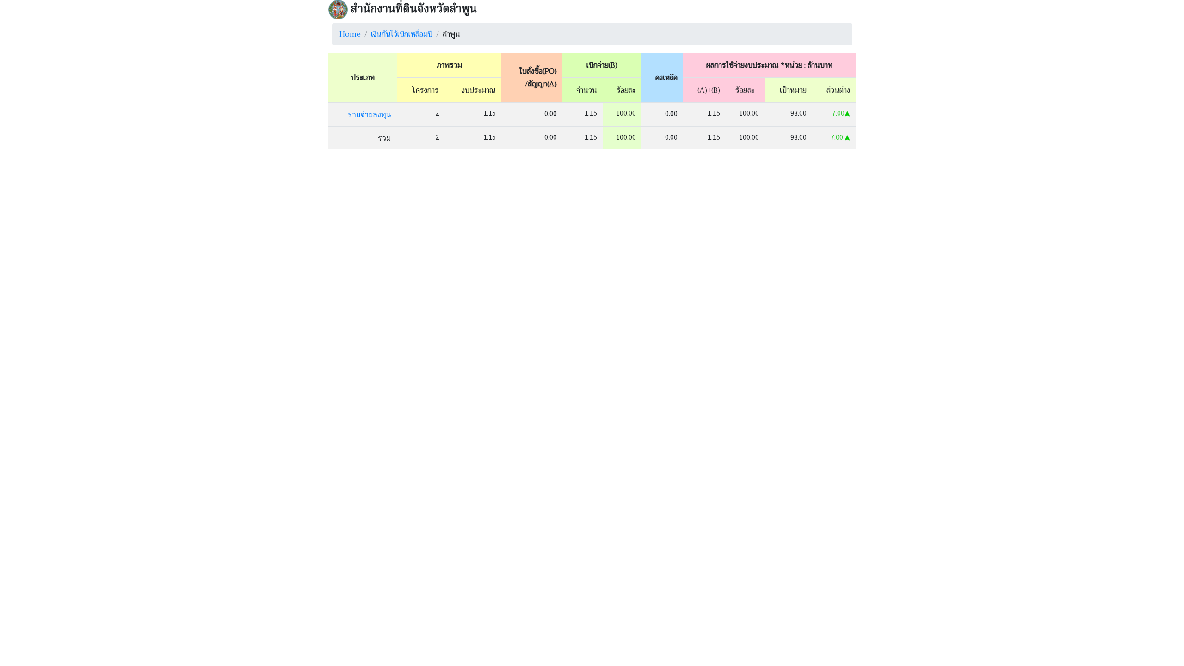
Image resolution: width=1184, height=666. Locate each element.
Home (350, 34)
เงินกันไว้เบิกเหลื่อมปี (401, 34)
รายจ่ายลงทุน (369, 114)
